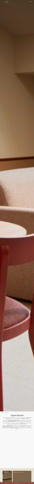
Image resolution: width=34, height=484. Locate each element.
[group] (17, 205)
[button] (1, 1)
